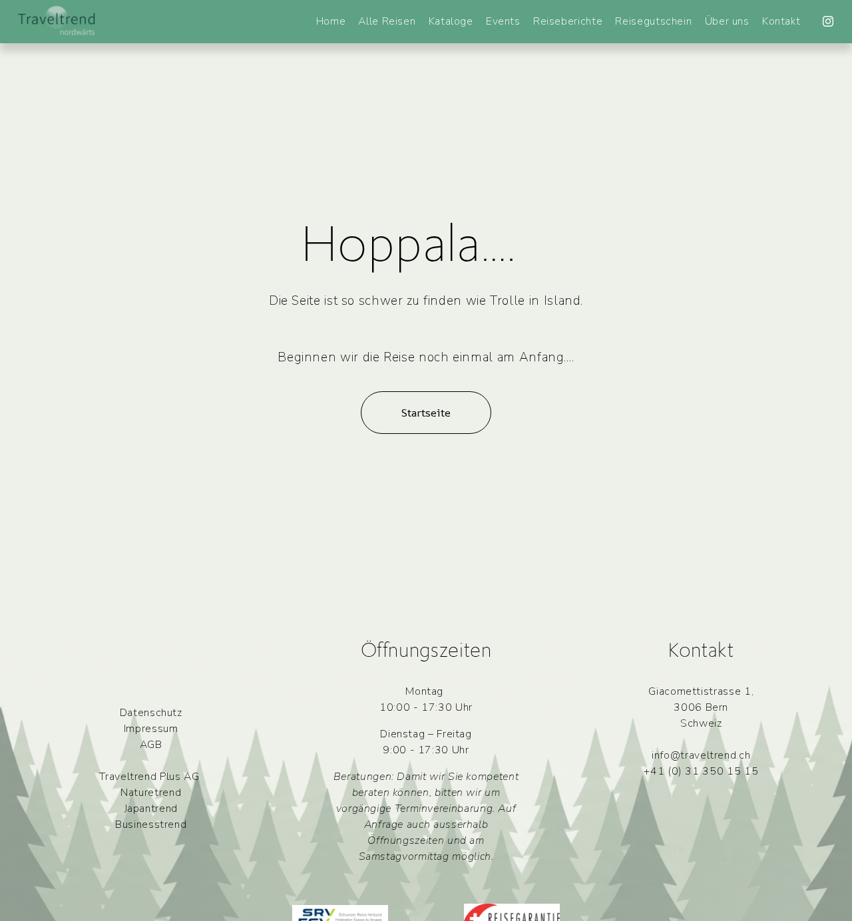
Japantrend (151, 808)
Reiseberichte (567, 21)
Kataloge (451, 21)
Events (503, 21)
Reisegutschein (653, 21)
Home (331, 21)
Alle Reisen (386, 21)
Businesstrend (150, 824)
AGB (151, 744)
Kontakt (781, 21)
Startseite (426, 412)
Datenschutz (151, 712)
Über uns (727, 21)
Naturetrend (150, 792)
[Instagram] (828, 21)
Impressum (151, 728)
